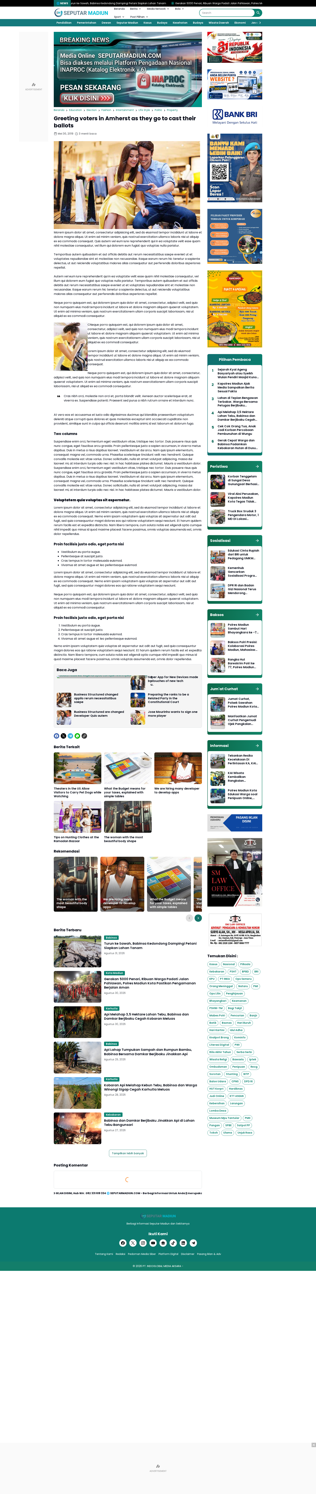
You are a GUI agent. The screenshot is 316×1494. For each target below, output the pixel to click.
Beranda (119, 9)
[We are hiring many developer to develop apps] (178, 768)
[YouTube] (153, 1243)
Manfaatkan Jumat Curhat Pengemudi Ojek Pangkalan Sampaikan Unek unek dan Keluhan (242, 720)
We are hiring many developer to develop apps (177, 791)
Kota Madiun (114, 973)
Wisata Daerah (219, 23)
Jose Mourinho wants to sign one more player (173, 714)
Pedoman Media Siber (142, 1254)
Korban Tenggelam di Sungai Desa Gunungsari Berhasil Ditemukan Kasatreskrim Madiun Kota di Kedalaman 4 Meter (243, 480)
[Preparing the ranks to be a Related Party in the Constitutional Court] (138, 700)
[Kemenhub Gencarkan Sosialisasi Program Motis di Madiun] (217, 573)
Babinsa (111, 937)
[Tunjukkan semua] (257, 466)
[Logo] (158, 1216)
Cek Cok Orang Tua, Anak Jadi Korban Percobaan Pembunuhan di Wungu (237, 430)
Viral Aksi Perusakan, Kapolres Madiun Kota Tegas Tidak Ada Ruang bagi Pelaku (243, 497)
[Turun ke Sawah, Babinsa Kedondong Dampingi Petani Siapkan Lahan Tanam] (77, 951)
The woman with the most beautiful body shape (123, 839)
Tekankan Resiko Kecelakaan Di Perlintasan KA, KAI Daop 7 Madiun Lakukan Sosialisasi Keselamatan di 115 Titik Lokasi (242, 759)
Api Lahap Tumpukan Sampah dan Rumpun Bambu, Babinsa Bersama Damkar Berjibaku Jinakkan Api (148, 1052)
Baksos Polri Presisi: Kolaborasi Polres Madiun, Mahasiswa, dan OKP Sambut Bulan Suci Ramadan (243, 646)
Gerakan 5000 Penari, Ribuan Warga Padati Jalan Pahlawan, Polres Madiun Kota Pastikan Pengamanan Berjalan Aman (171, 3)
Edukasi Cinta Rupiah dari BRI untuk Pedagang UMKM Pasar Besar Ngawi (243, 554)
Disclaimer (187, 1254)
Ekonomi (240, 23)
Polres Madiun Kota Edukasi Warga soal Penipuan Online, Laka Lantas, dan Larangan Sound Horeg (242, 794)
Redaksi (120, 1254)
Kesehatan (180, 23)
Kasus (148, 23)
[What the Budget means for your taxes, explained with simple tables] (128, 768)
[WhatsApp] (77, 736)
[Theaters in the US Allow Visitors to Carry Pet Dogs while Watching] (77, 768)
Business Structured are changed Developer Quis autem (99, 714)
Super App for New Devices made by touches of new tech (173, 679)
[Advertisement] (33, 87)
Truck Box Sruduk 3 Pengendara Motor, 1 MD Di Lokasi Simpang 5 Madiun (243, 515)
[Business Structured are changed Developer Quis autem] (64, 717)
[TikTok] (173, 1243)
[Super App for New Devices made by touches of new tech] (138, 682)
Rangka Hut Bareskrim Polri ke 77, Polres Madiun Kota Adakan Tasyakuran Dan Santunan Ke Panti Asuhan (241, 663)
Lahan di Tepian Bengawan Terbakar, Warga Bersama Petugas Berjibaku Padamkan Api (238, 402)
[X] (63, 736)
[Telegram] (70, 736)
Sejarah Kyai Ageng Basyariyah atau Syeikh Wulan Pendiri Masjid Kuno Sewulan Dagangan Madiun (238, 373)
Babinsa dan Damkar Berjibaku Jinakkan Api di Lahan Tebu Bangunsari (149, 1122)
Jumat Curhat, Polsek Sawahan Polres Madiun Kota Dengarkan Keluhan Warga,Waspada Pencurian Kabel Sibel (242, 702)
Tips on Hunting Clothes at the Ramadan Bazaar (76, 839)
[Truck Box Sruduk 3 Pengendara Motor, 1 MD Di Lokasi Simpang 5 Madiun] (217, 516)
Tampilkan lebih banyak (128, 1153)
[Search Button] (258, 12)
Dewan (106, 23)
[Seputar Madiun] (81, 13)
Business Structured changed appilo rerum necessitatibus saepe (96, 698)
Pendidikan (64, 23)
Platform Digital (168, 1254)
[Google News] (163, 1243)
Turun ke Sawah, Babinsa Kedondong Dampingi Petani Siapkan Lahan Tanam (150, 945)
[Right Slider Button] (258, 22)
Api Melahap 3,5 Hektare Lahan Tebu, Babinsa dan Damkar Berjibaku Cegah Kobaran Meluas (146, 1016)
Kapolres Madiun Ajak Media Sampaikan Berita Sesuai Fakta (236, 387)
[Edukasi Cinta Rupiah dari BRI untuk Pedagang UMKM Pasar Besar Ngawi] (217, 556)
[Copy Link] (84, 736)
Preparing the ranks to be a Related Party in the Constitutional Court (168, 698)
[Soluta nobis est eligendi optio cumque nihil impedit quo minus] (102, 676)
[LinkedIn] (183, 1243)
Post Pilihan (137, 17)
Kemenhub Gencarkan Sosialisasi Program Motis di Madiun (243, 572)
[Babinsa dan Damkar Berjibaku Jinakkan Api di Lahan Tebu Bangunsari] (77, 1128)
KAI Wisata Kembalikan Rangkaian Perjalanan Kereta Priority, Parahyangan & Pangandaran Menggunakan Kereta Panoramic (241, 777)
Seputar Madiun (127, 23)
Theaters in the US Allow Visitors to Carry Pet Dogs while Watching (77, 792)
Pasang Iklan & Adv (209, 1254)
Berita (134, 9)
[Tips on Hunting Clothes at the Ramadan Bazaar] (77, 817)
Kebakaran (113, 1115)
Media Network (156, 9)
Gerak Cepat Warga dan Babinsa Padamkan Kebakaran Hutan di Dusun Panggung (237, 444)
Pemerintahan (86, 23)
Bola (177, 9)
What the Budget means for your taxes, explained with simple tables (125, 792)
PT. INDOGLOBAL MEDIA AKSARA (162, 1266)
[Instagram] (143, 1243)
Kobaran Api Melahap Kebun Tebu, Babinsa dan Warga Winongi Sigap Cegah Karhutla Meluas (150, 1087)
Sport (117, 17)
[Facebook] (56, 736)
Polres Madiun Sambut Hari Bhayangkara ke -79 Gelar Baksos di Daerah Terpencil (243, 628)
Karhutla (112, 1008)
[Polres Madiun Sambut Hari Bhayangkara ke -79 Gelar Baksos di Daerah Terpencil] (217, 630)
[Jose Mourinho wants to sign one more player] (138, 717)
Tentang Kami (104, 1254)
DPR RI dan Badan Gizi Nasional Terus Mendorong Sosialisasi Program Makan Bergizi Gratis (243, 589)
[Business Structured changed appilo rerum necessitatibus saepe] (64, 700)
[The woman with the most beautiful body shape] (128, 817)
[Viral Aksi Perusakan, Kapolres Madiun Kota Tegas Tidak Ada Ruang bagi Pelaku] (217, 499)
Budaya (162, 23)
